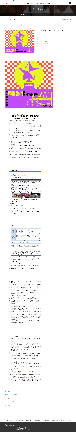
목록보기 (38, 412)
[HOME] (61, 19)
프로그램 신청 (22, 14)
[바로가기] (9, 420)
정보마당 (48, 3)
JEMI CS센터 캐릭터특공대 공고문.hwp (10, 394)
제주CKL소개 (29, 3)
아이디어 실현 (62, 25)
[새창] (13, 0)
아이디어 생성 (13, 25)
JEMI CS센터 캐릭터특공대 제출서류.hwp (11, 401)
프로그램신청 (36, 3)
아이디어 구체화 (29, 25)
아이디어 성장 (46, 25)
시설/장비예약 (42, 3)
